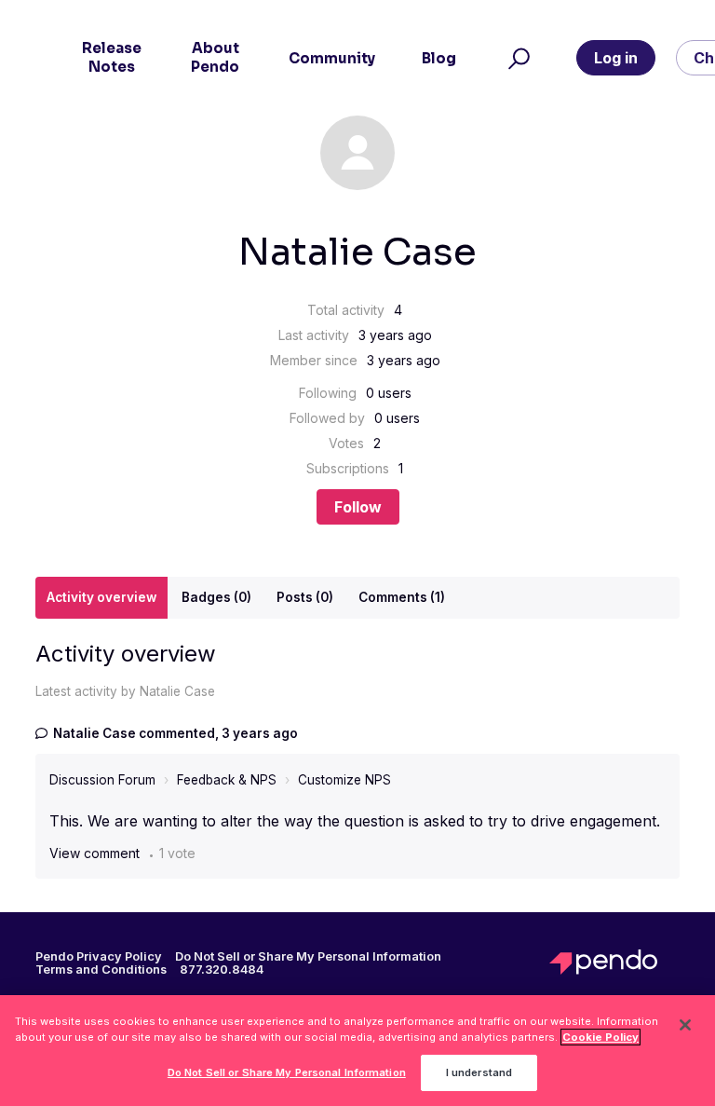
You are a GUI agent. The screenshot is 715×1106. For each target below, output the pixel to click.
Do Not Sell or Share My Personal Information (287, 1072)
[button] (516, 58)
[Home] (614, 962)
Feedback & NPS (227, 779)
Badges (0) (216, 597)
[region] (357, 1050)
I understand (479, 1072)
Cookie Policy (600, 1037)
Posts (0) (305, 597)
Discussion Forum (102, 779)
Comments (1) (401, 597)
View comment (94, 853)
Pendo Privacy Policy (98, 956)
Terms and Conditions (101, 969)
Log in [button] (616, 57)
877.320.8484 (221, 969)
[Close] (685, 1024)
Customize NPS (344, 779)
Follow (358, 507)
